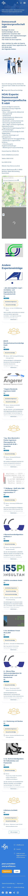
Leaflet (7, 206)
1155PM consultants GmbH (13, 580)
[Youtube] (10, 893)
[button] (24, 3)
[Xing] (14, 893)
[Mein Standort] (18, 180)
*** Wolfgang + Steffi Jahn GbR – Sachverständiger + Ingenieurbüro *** (14, 490)
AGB (3, 887)
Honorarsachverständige (11, 594)
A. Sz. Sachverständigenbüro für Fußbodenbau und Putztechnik (14, 761)
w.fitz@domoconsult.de (12, 155)
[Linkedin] (7, 893)
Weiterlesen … (14, 319)
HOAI (3, 10)
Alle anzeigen (14, 832)
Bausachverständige (19, 10)
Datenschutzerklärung (8, 883)
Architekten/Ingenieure (11, 301)
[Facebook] (3, 893)
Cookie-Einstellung (19, 887)
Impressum (20, 883)
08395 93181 (9, 158)
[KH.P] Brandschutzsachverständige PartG (14, 343)
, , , (12, 171)
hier (24, 85)
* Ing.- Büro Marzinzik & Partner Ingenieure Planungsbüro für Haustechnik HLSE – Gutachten (11, 442)
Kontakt (9, 887)
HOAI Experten (9, 10)
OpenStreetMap (18, 206)
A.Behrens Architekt (10, 810)
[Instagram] (18, 893)
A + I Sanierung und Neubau (13, 721)
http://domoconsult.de (13, 166)
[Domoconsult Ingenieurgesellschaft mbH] (14, 189)
